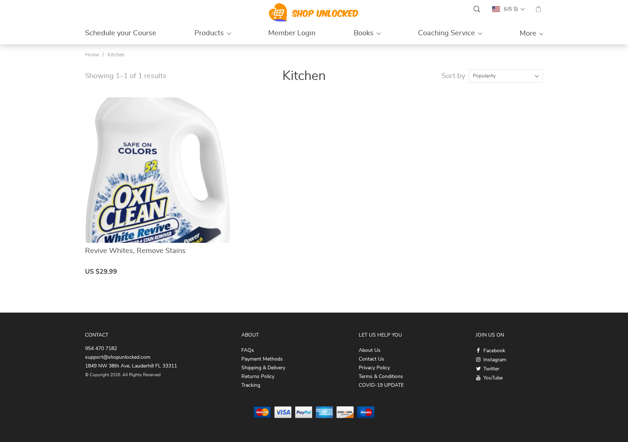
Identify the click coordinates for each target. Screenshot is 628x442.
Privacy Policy (374, 367)
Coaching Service (446, 33)
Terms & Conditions (381, 376)
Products (209, 33)
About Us (370, 350)
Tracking (250, 385)
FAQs (247, 350)
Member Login (291, 33)
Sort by (453, 76)
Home (92, 54)
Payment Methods (262, 359)
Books (364, 33)
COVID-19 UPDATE (381, 385)
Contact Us (371, 359)
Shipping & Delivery (263, 367)
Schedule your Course (120, 33)
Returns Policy (257, 376)
